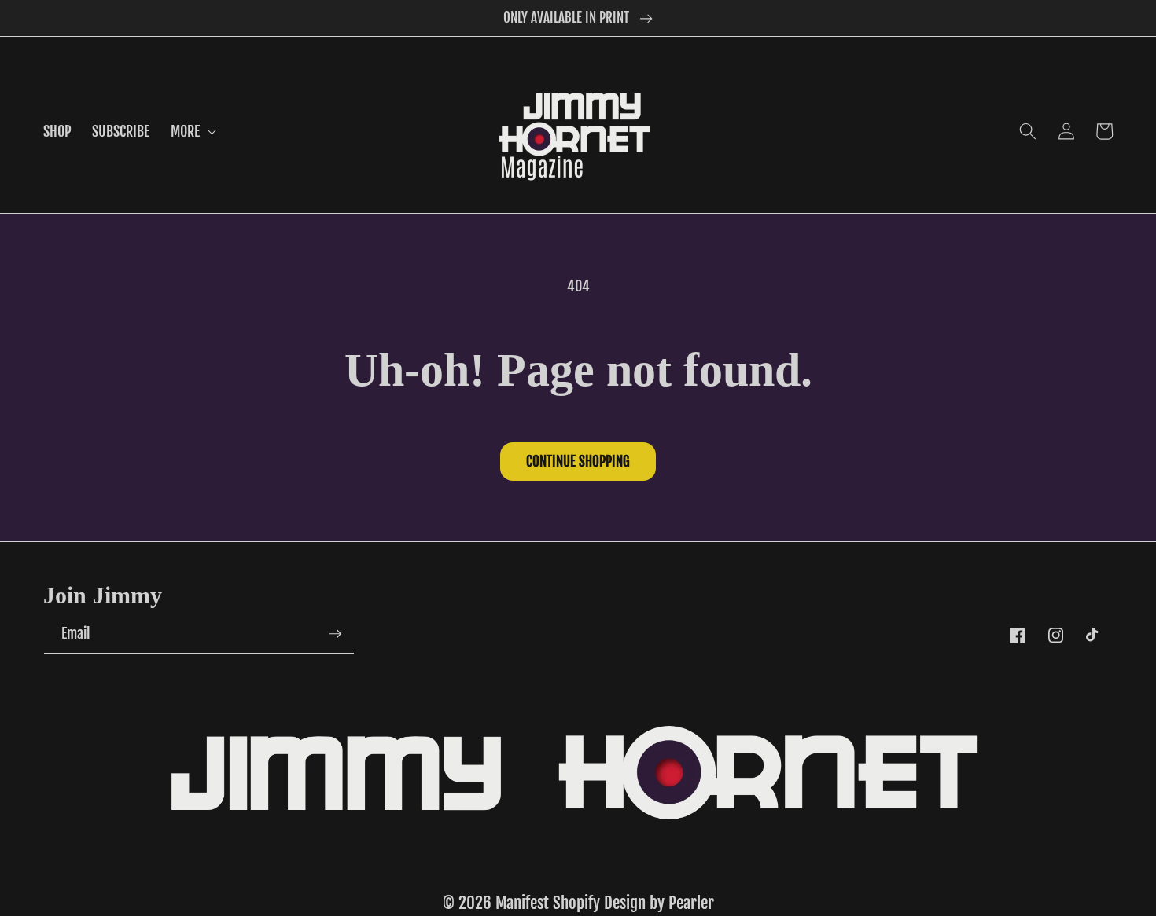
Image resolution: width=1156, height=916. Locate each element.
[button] (191, 131)
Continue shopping (578, 461)
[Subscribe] (335, 634)
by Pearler (682, 902)
